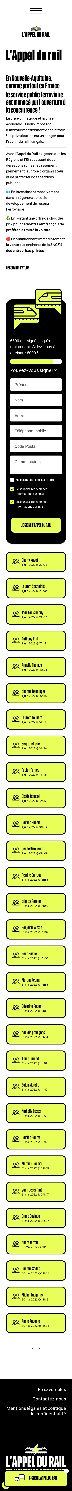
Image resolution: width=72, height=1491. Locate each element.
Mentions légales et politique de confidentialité (36, 1410)
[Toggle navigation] (36, 10)
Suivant (39, 1348)
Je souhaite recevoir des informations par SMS (31, 503)
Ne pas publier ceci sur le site (35, 479)
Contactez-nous (49, 1398)
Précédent (33, 1348)
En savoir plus (52, 1389)
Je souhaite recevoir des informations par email (31, 491)
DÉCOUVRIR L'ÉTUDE (17, 267)
